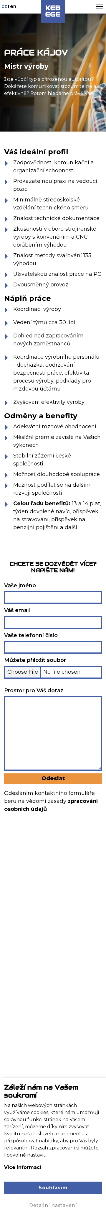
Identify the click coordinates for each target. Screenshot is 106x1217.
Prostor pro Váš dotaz (33, 690)
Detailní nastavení (53, 1205)
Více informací (22, 1167)
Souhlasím (53, 1187)
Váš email (17, 610)
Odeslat (53, 778)
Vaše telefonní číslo (31, 635)
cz (4, 6)
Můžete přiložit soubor (35, 660)
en (13, 6)
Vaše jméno (20, 585)
